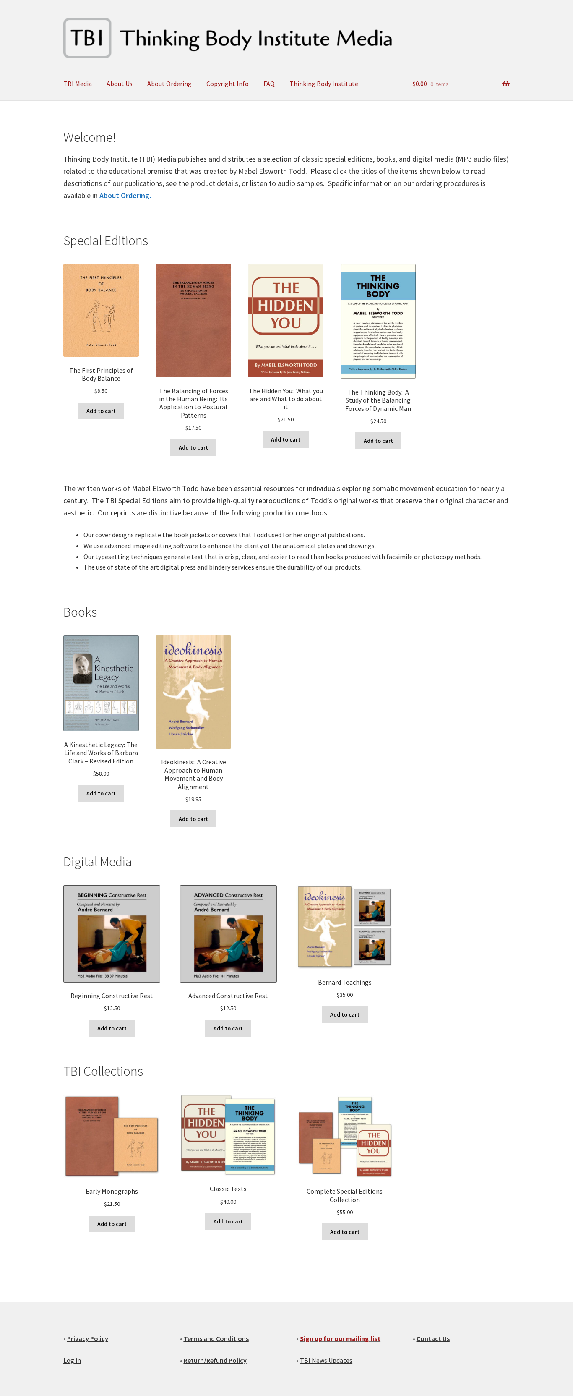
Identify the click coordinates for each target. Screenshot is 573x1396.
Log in (72, 1360)
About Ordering (169, 83)
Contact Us (433, 1338)
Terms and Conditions (216, 1338)
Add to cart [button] (101, 411)
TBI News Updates (326, 1360)
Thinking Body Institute (323, 83)
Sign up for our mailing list (340, 1338)
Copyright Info (227, 83)
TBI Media (77, 83)
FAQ (269, 83)
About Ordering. (125, 195)
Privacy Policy (87, 1338)
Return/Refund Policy (215, 1360)
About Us (120, 83)
